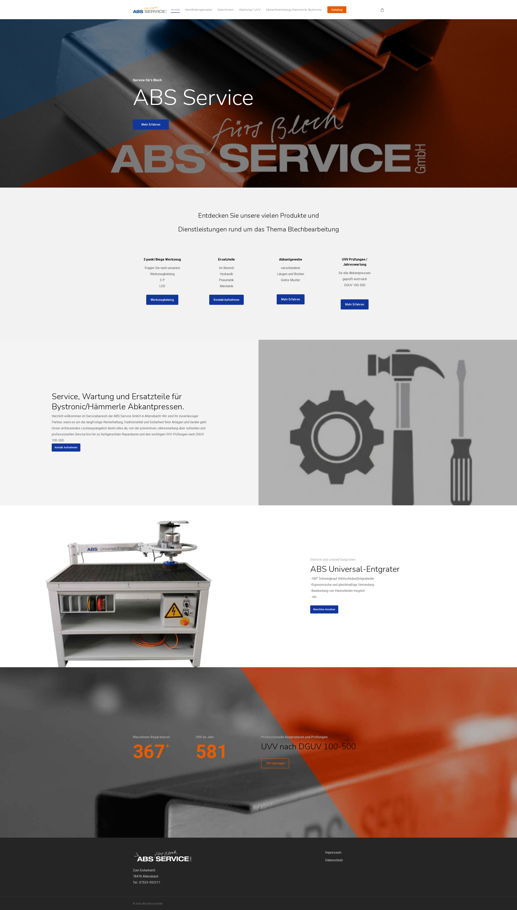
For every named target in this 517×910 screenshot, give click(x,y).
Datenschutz (334, 860)
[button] (151, 124)
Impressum (333, 852)
